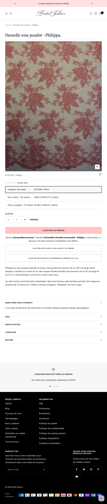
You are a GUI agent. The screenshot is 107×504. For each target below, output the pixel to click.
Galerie (8, 403)
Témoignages (11, 418)
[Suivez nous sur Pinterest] (98, 469)
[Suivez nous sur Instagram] (91, 469)
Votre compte (11, 428)
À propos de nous (13, 413)
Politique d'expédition (49, 438)
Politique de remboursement (52, 433)
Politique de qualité (48, 423)
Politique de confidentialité (51, 428)
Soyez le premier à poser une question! (71, 308)
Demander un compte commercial (15, 435)
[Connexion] (91, 14)
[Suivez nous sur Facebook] (76, 469)
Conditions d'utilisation (49, 443)
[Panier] (100, 13)
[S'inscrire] (44, 470)
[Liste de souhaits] (95, 13)
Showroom (44, 418)
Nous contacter (12, 423)
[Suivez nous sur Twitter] (83, 469)
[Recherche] (11, 13)
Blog (7, 408)
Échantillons (44, 413)
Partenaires (44, 408)
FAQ (41, 403)
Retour (9, 340)
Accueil (8, 25)
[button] (11, 182)
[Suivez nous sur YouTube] (76, 476)
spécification (12, 324)
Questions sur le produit (19, 303)
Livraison (10, 332)
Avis (7, 317)
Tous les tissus (12, 441)
